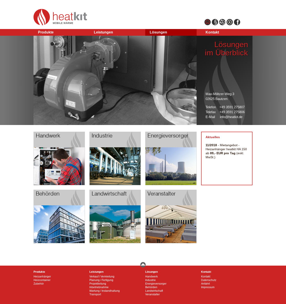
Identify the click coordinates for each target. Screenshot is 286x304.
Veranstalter (152, 294)
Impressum (207, 287)
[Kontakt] (222, 24)
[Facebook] (237, 24)
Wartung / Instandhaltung (104, 290)
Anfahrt (205, 283)
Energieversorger (155, 283)
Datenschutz (208, 280)
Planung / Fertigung (101, 280)
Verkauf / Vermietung (101, 276)
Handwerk (151, 276)
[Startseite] (207, 24)
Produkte (46, 32)
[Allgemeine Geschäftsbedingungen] (215, 24)
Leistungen (103, 32)
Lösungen (158, 32)
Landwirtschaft (154, 290)
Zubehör (39, 283)
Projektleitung (97, 283)
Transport (95, 294)
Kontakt (212, 32)
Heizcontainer (42, 280)
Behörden (151, 287)
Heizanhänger (42, 276)
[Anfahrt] (230, 24)
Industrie (150, 280)
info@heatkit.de (231, 117)
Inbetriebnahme (99, 287)
